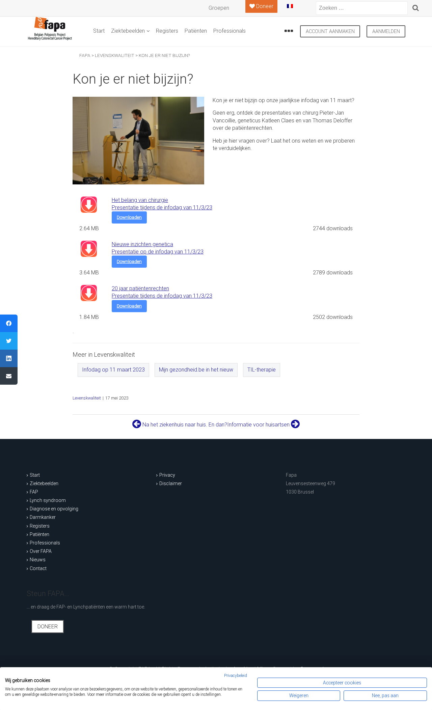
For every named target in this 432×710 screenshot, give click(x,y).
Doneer (47, 626)
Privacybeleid (235, 675)
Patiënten (196, 31)
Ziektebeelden (128, 31)
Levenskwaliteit (87, 398)
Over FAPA (41, 551)
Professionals (229, 31)
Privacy (167, 475)
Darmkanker (43, 517)
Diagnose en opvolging (54, 508)
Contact (38, 568)
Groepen (219, 8)
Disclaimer (170, 483)
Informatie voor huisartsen (259, 424)
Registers (167, 31)
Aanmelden (386, 31)
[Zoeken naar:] (362, 8)
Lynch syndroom (48, 500)
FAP (34, 492)
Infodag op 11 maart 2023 (113, 369)
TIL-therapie (261, 369)
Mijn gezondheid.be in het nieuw (196, 369)
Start (99, 31)
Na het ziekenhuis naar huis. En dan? (184, 424)
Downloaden (129, 217)
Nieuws (38, 559)
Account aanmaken (330, 31)
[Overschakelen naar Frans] (295, 8)
